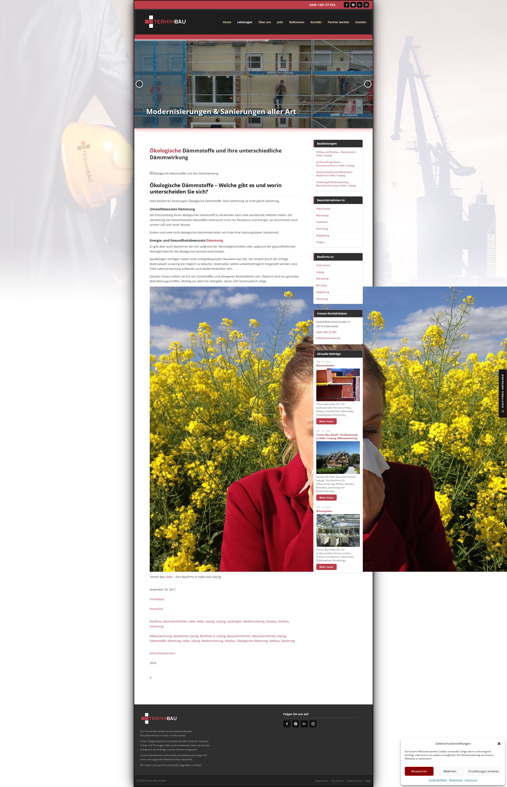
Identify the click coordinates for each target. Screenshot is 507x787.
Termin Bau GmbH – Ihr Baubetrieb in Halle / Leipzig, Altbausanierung (337, 436)
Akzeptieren (419, 771)
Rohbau (283, 621)
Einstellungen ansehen (483, 771)
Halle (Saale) (323, 208)
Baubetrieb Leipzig (185, 636)
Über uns (264, 22)
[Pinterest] (353, 5)
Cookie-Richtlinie (438, 780)
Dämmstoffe (158, 641)
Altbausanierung (161, 636)
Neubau (271, 621)
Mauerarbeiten (325, 365)
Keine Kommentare (162, 653)
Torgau (320, 242)
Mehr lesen (326, 421)
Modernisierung (254, 621)
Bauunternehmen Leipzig (269, 636)
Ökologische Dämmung (252, 641)
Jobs (280, 22)
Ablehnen (449, 771)
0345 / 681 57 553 (322, 5)
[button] (499, 743)
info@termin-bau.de (328, 338)
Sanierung (156, 626)
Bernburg (321, 285)
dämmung (174, 641)
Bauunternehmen (175, 621)
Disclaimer (338, 780)
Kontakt (316, 22)
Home (227, 22)
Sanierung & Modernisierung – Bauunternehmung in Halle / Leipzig (336, 183)
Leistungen (244, 22)
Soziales (360, 22)
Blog (367, 780)
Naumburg (322, 228)
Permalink (156, 609)
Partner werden (338, 22)
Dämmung (214, 240)
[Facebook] (346, 5)
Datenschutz (456, 780)
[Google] (359, 5)
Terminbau (157, 599)
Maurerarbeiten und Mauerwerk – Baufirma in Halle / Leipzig (335, 173)
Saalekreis (322, 222)
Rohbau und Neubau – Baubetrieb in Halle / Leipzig (336, 153)
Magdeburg (322, 235)
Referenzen (296, 22)
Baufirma (156, 621)
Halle (169, 577)
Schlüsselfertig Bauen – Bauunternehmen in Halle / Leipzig (335, 163)
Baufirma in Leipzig (213, 636)
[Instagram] (366, 5)
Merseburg (322, 215)
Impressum (471, 780)
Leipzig (209, 621)
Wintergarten (324, 511)
